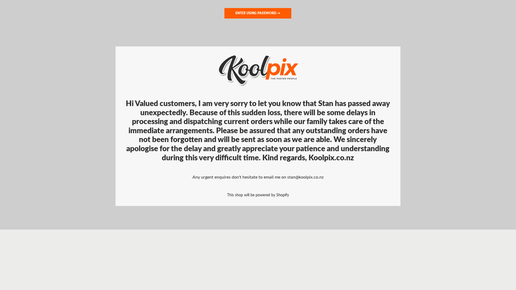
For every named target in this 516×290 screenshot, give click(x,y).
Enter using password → (257, 13)
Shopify (282, 195)
